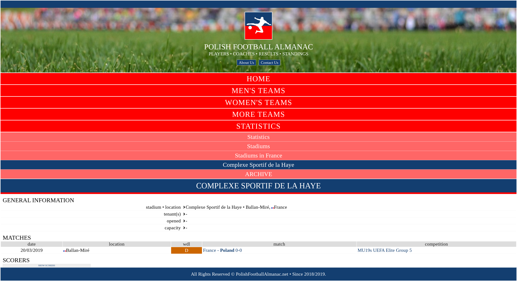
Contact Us (269, 62)
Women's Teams (258, 102)
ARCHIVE (258, 174)
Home (258, 79)
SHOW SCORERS (46, 265)
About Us (246, 62)
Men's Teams (258, 90)
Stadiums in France (258, 155)
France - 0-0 (222, 250)
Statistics (258, 126)
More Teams (258, 114)
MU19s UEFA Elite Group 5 (385, 250)
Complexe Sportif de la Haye (258, 164)
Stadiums (258, 146)
